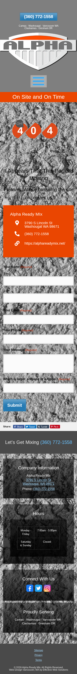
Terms (38, 660)
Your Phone (18, 330)
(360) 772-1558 (38, 16)
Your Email (17, 310)
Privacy (38, 655)
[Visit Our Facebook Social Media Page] (29, 588)
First (7, 273)
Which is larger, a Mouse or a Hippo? (36, 379)
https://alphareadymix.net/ (44, 243)
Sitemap (38, 650)
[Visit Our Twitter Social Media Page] (38, 588)
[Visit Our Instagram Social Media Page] (47, 588)
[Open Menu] (38, 81)
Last (6, 290)
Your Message (20, 350)
